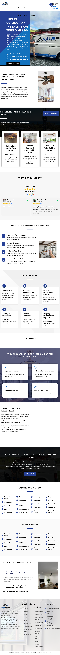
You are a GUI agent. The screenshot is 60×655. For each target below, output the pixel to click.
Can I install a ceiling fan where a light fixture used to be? (18, 586)
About (19, 8)
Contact (32, 15)
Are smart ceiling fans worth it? (17, 591)
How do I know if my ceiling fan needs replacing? (19, 572)
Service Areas (22, 15)
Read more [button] (35, 213)
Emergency (37, 8)
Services (27, 8)
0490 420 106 (55, 7)
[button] (27, 8)
